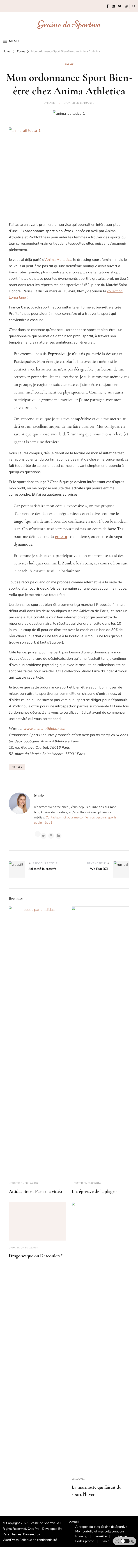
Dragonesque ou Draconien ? (36, 1256)
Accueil (74, 1522)
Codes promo (84, 1541)
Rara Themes (12, 1534)
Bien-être (100, 1536)
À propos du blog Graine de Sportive (101, 1527)
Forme (69, 64)
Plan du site (108, 1541)
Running (81, 1536)
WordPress (11, 1540)
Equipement (121, 1536)
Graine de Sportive (69, 24)
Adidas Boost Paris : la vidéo (35, 1191)
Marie (51, 103)
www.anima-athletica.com (45, 728)
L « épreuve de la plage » (95, 1191)
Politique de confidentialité (38, 1540)
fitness (17, 766)
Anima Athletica (58, 259)
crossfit (61, 536)
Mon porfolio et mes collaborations (100, 1531)
